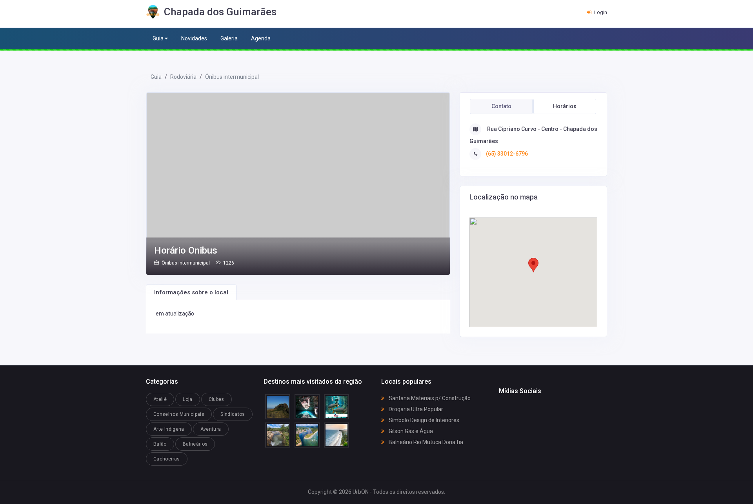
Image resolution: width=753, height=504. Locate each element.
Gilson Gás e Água (410, 431)
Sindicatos (232, 414)
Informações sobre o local (191, 292)
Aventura (210, 429)
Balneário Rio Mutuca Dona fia (425, 442)
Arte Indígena (168, 429)
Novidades (194, 38)
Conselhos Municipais (178, 414)
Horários (565, 106)
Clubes (216, 399)
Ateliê (160, 399)
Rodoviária (183, 77)
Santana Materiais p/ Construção (429, 398)
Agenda (261, 38)
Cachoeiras (166, 459)
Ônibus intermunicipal (232, 77)
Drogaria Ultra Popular (415, 409)
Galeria (229, 38)
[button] (533, 265)
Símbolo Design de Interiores (423, 420)
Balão (160, 444)
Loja (187, 399)
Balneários (195, 444)
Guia (159, 38)
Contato (501, 106)
